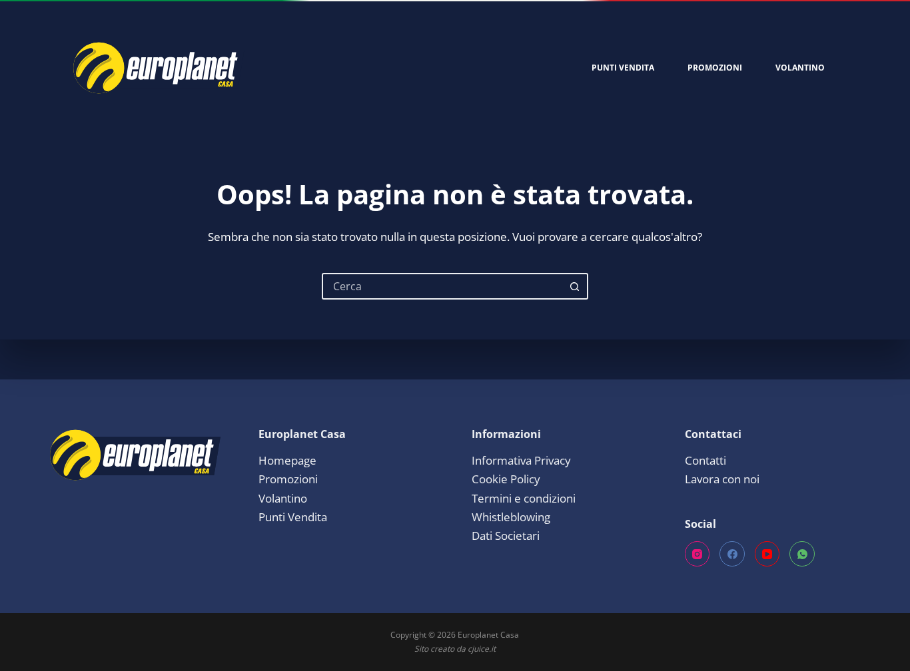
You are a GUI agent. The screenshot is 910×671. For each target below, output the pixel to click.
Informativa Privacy (521, 460)
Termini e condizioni (524, 498)
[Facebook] (732, 553)
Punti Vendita (623, 67)
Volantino (800, 67)
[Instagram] (697, 553)
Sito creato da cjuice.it (455, 648)
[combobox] (443, 286)
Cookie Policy (506, 479)
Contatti (705, 460)
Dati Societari (506, 535)
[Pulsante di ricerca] (575, 286)
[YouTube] (767, 553)
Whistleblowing (511, 517)
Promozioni (714, 67)
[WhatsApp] (802, 553)
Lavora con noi (722, 479)
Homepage (287, 460)
